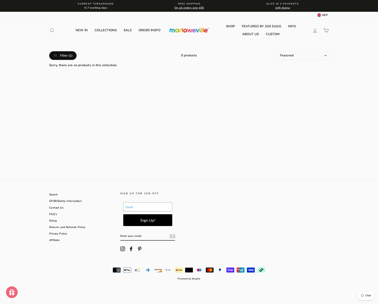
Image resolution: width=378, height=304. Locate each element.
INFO (292, 26)
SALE (128, 30)
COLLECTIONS (105, 30)
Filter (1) (65, 55)
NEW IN (82, 30)
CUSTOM (273, 34)
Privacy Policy (58, 233)
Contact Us (56, 208)
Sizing (53, 221)
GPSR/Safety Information (65, 201)
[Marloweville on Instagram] (122, 248)
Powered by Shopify (189, 278)
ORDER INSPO (149, 30)
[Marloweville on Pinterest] (139, 248)
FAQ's (53, 214)
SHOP (230, 26)
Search (53, 194)
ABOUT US (250, 34)
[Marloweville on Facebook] (131, 248)
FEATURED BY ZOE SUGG (261, 26)
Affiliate (54, 240)
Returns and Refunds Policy (67, 227)
